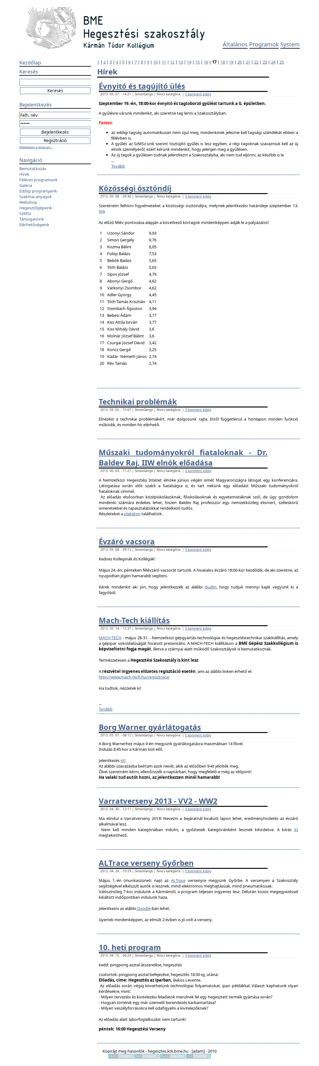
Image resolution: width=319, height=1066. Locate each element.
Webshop (28, 202)
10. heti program (130, 947)
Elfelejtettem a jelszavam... (35, 147)
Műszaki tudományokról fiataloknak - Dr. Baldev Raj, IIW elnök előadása (183, 457)
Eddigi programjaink (38, 191)
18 (223, 62)
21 (248, 62)
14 (189, 62)
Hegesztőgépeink (35, 208)
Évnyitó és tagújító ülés (142, 86)
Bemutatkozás (32, 168)
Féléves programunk (38, 180)
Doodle (143, 908)
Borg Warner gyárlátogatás (150, 727)
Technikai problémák (138, 401)
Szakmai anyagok (35, 196)
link (102, 211)
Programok (264, 44)
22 (256, 62)
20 (239, 62)
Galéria (25, 185)
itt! (123, 760)
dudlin (211, 587)
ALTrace (178, 880)
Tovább (118, 166)
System (290, 44)
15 (197, 62)
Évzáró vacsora (127, 541)
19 (231, 62)
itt (296, 829)
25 (281, 62)
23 (265, 62)
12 (172, 62)
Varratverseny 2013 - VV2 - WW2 (158, 801)
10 (155, 62)
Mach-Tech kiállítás (134, 620)
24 (273, 62)
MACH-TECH (110, 637)
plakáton (131, 513)
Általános (235, 44)
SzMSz (25, 213)
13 (181, 62)
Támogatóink (31, 219)
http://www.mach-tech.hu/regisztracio (134, 677)
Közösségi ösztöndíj (135, 188)
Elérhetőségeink (34, 224)
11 (164, 62)
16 (206, 62)
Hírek (24, 174)
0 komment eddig (198, 94)
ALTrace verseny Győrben (146, 863)
